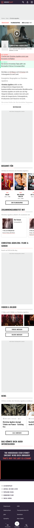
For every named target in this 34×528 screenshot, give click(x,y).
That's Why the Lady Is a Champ (17, 458)
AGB (18, 506)
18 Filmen (12, 72)
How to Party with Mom (8, 232)
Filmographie (15, 23)
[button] (8, 526)
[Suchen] (23, 2)
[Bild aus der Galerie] (12, 320)
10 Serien (22, 72)
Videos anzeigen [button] (17, 329)
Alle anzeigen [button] (17, 433)
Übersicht (5, 23)
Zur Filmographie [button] (17, 203)
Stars (7, 18)
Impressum (6, 506)
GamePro (6, 518)
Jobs (4, 514)
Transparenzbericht (23, 510)
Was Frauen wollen (20, 195)
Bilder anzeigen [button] (17, 335)
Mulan (7, 195)
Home (3, 18)
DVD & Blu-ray (27, 23)
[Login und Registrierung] (27, 2)
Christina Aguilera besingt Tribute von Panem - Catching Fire (13, 424)
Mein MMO (20, 518)
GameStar (20, 514)
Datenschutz (7, 510)
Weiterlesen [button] (17, 107)
